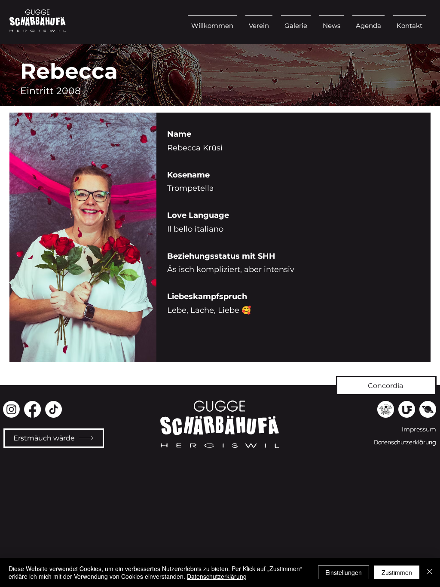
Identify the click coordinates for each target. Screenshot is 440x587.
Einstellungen (343, 572)
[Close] (430, 572)
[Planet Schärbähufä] (427, 409)
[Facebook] (32, 409)
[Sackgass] (385, 409)
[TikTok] (53, 409)
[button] (259, 21)
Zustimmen (397, 572)
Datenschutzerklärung (217, 576)
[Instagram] (11, 409)
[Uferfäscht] (406, 409)
